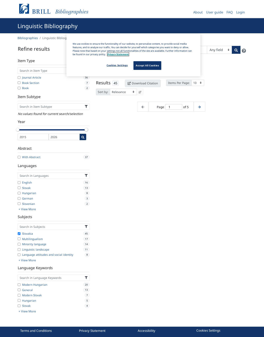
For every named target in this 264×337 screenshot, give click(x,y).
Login (240, 12)
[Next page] (199, 106)
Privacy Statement (92, 331)
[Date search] (83, 137)
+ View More (27, 209)
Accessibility (146, 331)
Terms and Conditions (36, 331)
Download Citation (145, 83)
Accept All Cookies (147, 65)
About (198, 12)
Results (103, 83)
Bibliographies (28, 38)
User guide (214, 12)
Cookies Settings (208, 330)
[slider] (17, 129)
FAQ (229, 12)
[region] (133, 55)
